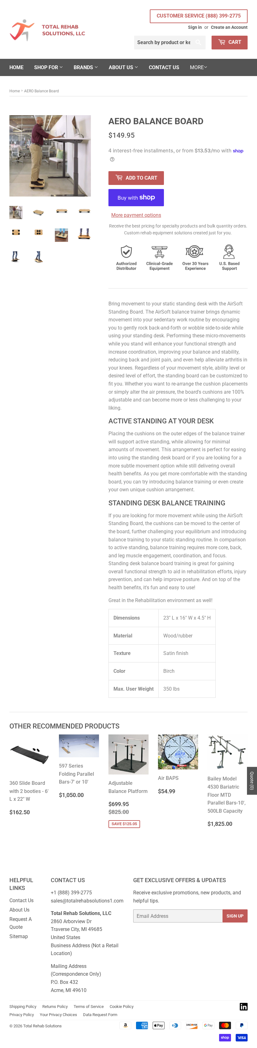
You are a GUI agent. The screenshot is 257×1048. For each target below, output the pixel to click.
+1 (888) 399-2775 (71, 893)
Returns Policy (55, 1006)
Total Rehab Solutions (42, 1026)
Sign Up (235, 915)
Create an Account (229, 27)
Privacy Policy (21, 1014)
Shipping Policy (22, 1006)
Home (16, 67)
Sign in (195, 27)
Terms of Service (89, 1006)
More (197, 67)
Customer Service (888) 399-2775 (199, 16)
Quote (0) (251, 781)
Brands (84, 67)
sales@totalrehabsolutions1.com (87, 901)
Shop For (46, 67)
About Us (121, 67)
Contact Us (164, 67)
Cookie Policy (122, 1006)
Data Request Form (100, 1014)
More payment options (136, 215)
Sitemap (18, 936)
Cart (234, 42)
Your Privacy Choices (58, 1014)
